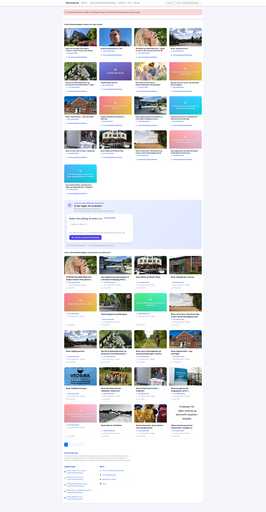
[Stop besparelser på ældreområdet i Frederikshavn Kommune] (185, 146)
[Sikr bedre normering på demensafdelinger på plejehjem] (150, 78)
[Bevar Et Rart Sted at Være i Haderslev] (80, 145)
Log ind (169, 3)
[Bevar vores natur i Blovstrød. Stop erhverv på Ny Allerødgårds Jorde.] (150, 146)
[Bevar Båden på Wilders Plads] (115, 145)
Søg (138, 3)
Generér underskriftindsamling (86, 237)
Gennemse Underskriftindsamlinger (103, 3)
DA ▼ (85, 3)
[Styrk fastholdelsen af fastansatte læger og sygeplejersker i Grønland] (80, 180)
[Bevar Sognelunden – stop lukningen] (80, 111)
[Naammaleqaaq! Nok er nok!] (115, 43)
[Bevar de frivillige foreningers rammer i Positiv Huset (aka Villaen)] (80, 44)
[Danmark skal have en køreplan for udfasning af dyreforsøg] (185, 112)
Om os (129, 3)
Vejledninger (70, 466)
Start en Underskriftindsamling (188, 3)
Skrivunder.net (72, 3)
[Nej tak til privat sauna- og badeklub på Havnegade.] (185, 78)
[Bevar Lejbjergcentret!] (185, 43)
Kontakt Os (122, 3)
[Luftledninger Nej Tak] (115, 77)
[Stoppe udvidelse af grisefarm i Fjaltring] (115, 112)
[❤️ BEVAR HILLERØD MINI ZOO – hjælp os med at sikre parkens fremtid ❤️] (150, 44)
